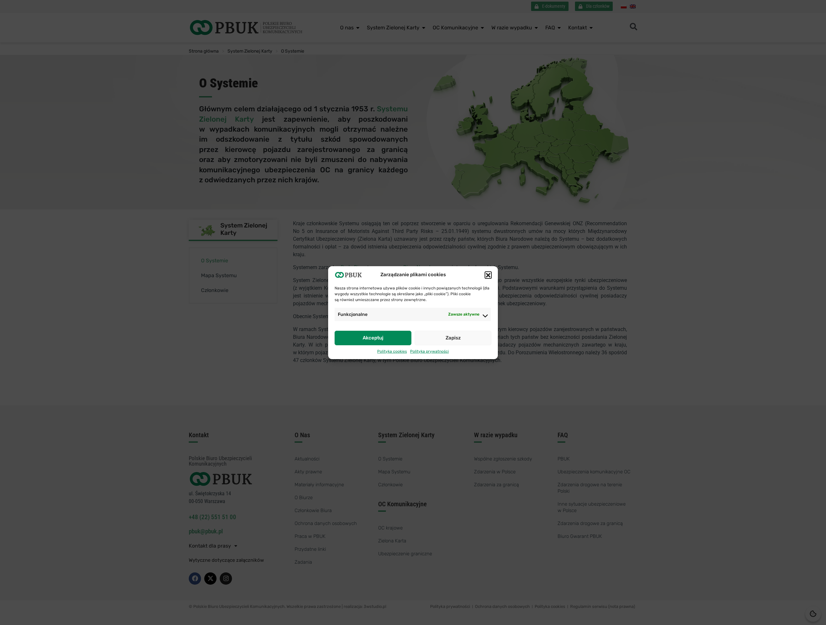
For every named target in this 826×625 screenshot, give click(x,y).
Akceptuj (373, 338)
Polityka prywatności (429, 351)
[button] (488, 275)
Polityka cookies (392, 351)
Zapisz (453, 338)
